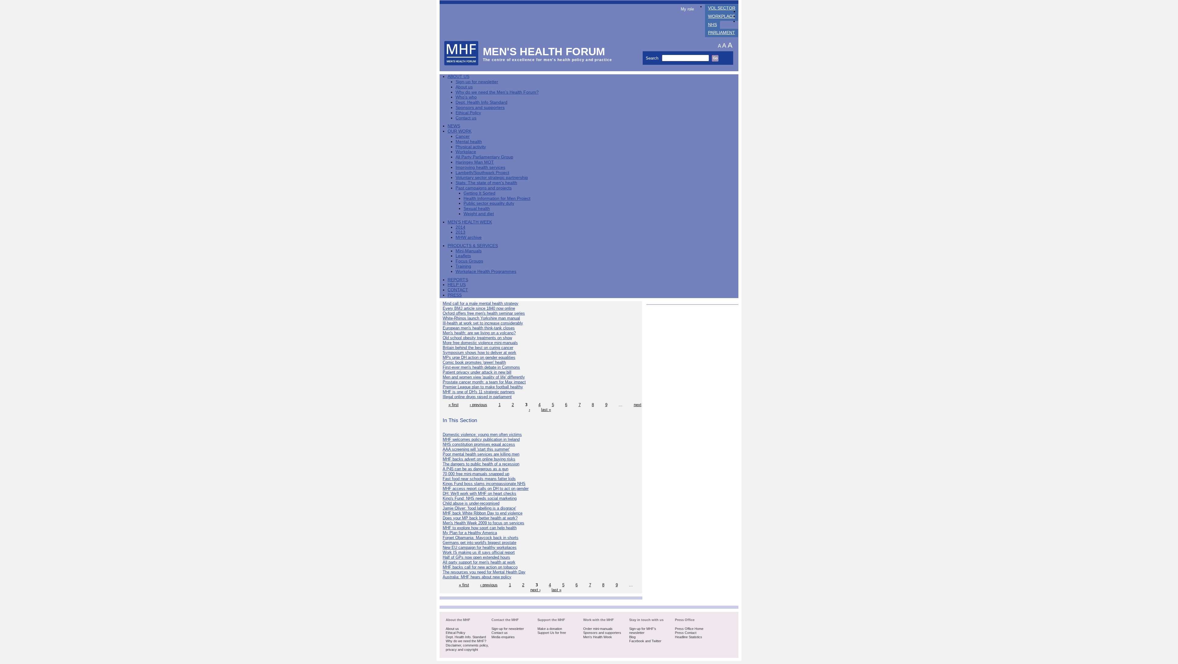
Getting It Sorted (479, 193)
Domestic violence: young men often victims (482, 434)
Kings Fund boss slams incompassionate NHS (484, 483)
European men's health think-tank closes (479, 328)
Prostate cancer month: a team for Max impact (484, 382)
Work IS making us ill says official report (479, 552)
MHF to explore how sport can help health (480, 528)
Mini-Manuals (469, 251)
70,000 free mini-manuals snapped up (476, 474)
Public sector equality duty (489, 203)
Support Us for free (551, 633)
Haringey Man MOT (475, 162)
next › (535, 590)
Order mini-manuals (598, 629)
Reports (458, 280)
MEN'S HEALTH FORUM (544, 51)
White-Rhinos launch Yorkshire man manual (481, 318)
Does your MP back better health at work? (480, 518)
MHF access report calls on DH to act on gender (486, 488)
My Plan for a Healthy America (470, 532)
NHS (712, 24)
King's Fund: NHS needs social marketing (480, 498)
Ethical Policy (468, 113)
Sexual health (477, 208)
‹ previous (478, 404)
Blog (632, 637)
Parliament (721, 32)
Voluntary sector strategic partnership (492, 177)
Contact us (466, 118)
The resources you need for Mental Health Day (484, 572)
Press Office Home (689, 629)
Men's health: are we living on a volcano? (479, 333)
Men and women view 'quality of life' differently (484, 377)
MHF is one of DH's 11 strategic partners (479, 392)
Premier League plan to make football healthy (483, 387)
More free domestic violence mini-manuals (480, 342)
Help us (457, 284)
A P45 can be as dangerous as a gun (475, 469)
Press (455, 295)
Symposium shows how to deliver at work (479, 352)
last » (546, 409)
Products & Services (473, 245)
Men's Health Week (470, 222)
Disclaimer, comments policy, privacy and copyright (467, 647)
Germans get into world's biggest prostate (479, 542)
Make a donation (549, 629)
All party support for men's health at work (479, 562)
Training (463, 266)
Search (653, 58)
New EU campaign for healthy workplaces (480, 547)
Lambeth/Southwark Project (482, 172)
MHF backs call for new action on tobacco (480, 567)
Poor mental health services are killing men (481, 454)
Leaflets (463, 256)
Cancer (463, 136)
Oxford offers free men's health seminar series (484, 313)
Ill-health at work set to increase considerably (483, 323)
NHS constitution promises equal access (479, 444)
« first (453, 404)
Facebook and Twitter (645, 641)
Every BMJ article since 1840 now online (479, 308)
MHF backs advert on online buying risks (479, 459)
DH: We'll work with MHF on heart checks (479, 493)
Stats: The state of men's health (486, 183)
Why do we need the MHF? (466, 641)
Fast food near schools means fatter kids (479, 478)
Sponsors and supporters (480, 107)
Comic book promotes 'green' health (474, 362)
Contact (458, 290)
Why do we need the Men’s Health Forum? (497, 92)
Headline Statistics (688, 637)
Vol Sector (721, 8)
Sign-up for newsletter (477, 82)
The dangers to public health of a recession (481, 464)
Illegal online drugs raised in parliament (477, 396)
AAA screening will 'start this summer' (476, 449)
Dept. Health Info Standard (481, 102)
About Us (458, 76)
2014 (460, 227)
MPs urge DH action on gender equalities (479, 357)
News (454, 126)
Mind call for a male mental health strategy (480, 303)
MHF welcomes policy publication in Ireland (481, 439)
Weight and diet (479, 214)
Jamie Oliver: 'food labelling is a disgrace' (479, 508)
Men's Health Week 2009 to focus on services (483, 523)
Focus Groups (469, 261)
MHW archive (469, 237)
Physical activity (471, 147)
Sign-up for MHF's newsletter (642, 631)
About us (464, 87)
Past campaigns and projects (484, 188)
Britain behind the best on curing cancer (478, 347)
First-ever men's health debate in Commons (481, 367)
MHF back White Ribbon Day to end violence (482, 513)
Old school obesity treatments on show (477, 338)
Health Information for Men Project (497, 198)
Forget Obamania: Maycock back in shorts (480, 537)
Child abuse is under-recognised (471, 503)
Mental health (469, 141)
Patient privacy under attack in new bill (477, 372)
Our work (460, 131)
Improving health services (480, 167)
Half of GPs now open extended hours (476, 557)
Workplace (721, 16)
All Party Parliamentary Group (484, 157)
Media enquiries (503, 637)
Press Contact (685, 633)
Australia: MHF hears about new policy (477, 577)
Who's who (466, 97)
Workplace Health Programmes (486, 271)
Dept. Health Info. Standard (466, 637)
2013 (460, 232)
